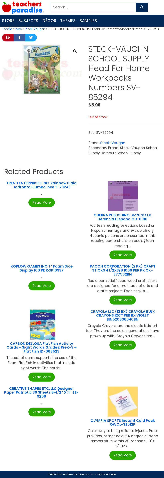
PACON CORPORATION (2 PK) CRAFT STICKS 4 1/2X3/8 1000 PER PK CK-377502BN (122, 270)
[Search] (142, 7)
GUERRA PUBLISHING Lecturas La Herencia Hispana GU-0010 (122, 216)
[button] (75, 51)
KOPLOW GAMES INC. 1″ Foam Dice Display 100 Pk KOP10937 (42, 268)
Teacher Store (12, 29)
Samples (88, 20)
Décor (49, 20)
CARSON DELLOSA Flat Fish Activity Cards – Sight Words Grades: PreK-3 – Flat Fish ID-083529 (42, 347)
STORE (8, 20)
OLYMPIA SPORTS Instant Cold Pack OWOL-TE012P (122, 422)
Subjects (28, 20)
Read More (41, 202)
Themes (68, 20)
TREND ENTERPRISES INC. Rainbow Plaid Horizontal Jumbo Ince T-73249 (41, 184)
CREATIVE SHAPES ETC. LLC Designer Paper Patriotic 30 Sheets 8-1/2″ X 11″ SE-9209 (41, 392)
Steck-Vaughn (35, 29)
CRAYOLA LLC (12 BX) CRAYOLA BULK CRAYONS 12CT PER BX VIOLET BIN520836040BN (122, 315)
